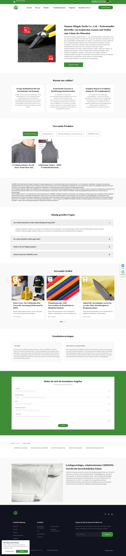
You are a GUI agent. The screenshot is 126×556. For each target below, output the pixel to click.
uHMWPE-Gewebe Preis (58, 448)
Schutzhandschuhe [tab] (47, 134)
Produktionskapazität (59, 7)
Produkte (46, 7)
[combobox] (18, 397)
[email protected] (20, 0)
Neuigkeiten (72, 7)
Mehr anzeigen (17, 316)
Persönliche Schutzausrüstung (55, 530)
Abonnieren (107, 534)
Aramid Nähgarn (41, 534)
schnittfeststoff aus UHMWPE (39, 448)
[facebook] (105, 514)
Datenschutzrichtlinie (52, 550)
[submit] (104, 1)
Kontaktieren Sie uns (84, 7)
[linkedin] (112, 514)
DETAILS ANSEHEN (23, 150)
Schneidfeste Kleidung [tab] (30, 134)
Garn (38, 531)
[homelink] (15, 512)
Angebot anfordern (105, 7)
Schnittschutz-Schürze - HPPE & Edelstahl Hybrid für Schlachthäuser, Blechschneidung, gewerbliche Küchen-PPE (49, 166)
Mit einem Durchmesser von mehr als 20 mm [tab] (70, 134)
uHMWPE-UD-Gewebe (20, 448)
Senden (63, 425)
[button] (61, 321)
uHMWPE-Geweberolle (75, 448)
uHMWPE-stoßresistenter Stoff (94, 448)
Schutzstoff (40, 537)
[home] (16, 7)
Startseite (29, 7)
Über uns (37, 7)
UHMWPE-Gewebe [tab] (93, 134)
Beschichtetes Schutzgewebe (40, 527)
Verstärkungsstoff (55, 526)
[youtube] (109, 514)
